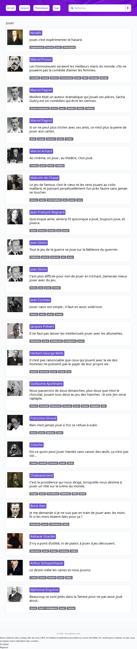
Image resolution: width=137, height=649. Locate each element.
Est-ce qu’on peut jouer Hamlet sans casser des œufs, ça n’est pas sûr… (78, 453)
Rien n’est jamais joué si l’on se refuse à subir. (63, 425)
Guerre (45, 257)
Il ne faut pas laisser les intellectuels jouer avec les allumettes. (76, 333)
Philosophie (69, 47)
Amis (33, 139)
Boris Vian (37, 505)
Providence (53, 493)
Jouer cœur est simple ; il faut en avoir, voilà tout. (66, 307)
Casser (34, 463)
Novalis (35, 32)
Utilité (74, 551)
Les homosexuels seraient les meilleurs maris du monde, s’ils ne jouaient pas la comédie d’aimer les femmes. (77, 68)
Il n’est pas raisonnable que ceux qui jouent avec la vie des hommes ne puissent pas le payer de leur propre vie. (73, 362)
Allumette (35, 341)
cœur (42, 200)
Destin (42, 577)
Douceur (67, 406)
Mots (65, 524)
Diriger (34, 493)
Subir (59, 432)
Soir (103, 406)
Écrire (54, 108)
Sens (79, 200)
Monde (104, 78)
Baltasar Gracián (42, 536)
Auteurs (25, 8)
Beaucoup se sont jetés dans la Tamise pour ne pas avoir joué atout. (75, 598)
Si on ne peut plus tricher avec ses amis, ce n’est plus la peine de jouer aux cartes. (78, 129)
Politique (64, 551)
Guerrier (55, 257)
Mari (85, 78)
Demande (35, 524)
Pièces (80, 108)
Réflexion (65, 493)
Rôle (75, 493)
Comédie (35, 78)
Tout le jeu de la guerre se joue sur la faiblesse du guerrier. (73, 249)
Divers (51, 230)
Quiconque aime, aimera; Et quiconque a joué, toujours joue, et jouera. (77, 221)
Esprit (45, 341)
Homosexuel (66, 78)
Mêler (68, 577)
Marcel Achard (41, 151)
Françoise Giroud (43, 418)
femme (54, 78)
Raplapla (95, 406)
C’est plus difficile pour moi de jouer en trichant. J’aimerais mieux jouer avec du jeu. (78, 278)
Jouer (58, 47)
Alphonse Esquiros (44, 589)
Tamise (71, 608)
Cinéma (34, 165)
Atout (33, 608)
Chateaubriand (41, 475)
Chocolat (44, 406)
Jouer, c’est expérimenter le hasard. (56, 39)
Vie (68, 371)
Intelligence (70, 341)
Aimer (33, 230)
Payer (61, 371)
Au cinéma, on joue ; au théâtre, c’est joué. (61, 158)
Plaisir (54, 551)
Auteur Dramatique (40, 108)
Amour (34, 200)
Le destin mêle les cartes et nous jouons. (60, 570)
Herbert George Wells (46, 353)
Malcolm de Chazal (44, 177)
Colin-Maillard (54, 200)
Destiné (51, 577)
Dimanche (55, 406)
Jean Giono (38, 242)
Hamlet (43, 463)
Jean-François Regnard (47, 212)
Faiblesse (35, 257)
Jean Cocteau (40, 300)
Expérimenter (37, 47)
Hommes (44, 371)
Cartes (41, 139)
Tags (56, 8)
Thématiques (41, 8)
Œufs (70, 463)
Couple (45, 78)
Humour (51, 139)
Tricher (69, 139)
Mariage (94, 78)
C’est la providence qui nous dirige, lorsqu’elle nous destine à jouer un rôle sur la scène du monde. (75, 484)
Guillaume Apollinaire (46, 383)
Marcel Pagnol (41, 90)
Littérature (55, 524)
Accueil (10, 8)
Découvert (35, 551)
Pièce (50, 165)
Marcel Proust (41, 59)
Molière (71, 108)
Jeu (65, 200)
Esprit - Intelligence (48, 608)
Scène (82, 493)
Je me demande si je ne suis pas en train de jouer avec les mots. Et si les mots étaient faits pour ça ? (77, 514)
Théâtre (89, 108)
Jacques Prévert (42, 326)
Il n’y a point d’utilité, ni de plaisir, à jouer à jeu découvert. (72, 543)
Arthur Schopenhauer (46, 563)
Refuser (50, 432)
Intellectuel (56, 341)
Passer (85, 406)
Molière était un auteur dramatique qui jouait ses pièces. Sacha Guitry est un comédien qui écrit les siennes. (77, 99)
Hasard (49, 47)
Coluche (36, 444)
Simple (59, 314)
